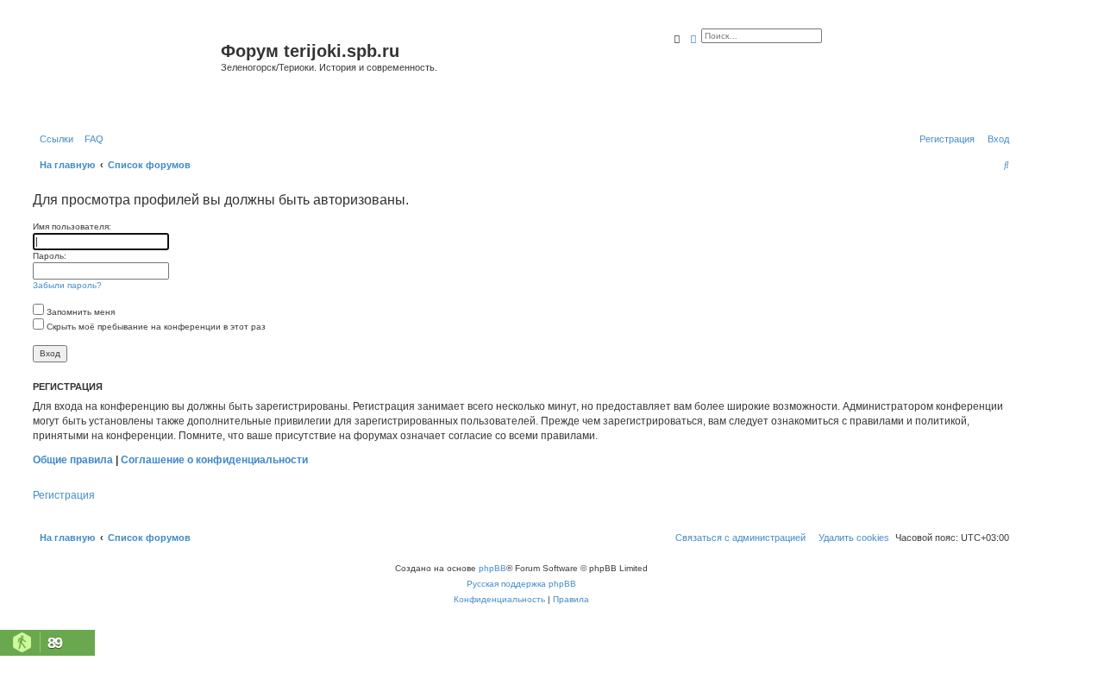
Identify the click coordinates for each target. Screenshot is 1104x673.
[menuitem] (91, 139)
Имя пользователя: (72, 226)
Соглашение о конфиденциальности (214, 460)
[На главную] (124, 72)
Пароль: (49, 256)
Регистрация (64, 495)
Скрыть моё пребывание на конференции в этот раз (155, 326)
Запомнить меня (79, 312)
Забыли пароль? (67, 285)
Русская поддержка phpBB (521, 583)
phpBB (492, 568)
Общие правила (73, 460)
